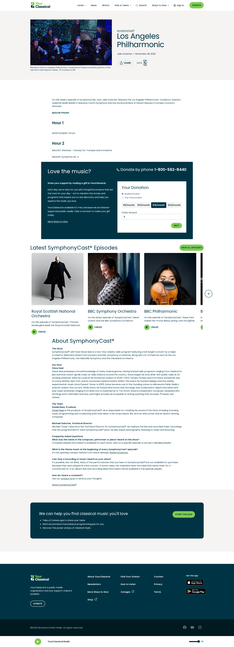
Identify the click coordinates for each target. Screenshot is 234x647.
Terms (157, 592)
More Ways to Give (58, 221)
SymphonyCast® (125, 30)
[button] (58, 293)
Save (139, 62)
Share (127, 62)
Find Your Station (130, 576)
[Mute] (202, 641)
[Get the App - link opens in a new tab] (195, 582)
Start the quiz (183, 514)
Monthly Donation (132, 194)
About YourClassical (98, 576)
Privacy (158, 584)
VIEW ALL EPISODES (191, 247)
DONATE (37, 603)
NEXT (176, 225)
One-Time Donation (133, 197)
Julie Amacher (124, 53)
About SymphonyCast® (64, 484)
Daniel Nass (58, 410)
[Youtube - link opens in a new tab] (192, 627)
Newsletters (94, 584)
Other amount (129, 212)
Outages (125, 592)
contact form (68, 478)
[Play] (38, 641)
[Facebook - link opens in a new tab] (184, 628)
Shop (90, 599)
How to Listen (128, 584)
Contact (158, 576)
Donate (196, 5)
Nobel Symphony (119, 452)
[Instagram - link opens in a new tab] (200, 628)
